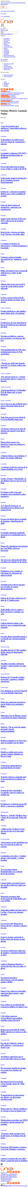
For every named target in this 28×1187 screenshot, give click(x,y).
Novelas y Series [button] (5, 101)
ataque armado (14, 2)
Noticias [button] (3, 35)
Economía (6, 49)
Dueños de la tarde (8, 68)
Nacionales (6, 38)
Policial (5, 44)
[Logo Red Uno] (7, 23)
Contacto (6, 86)
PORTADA (3, 34)
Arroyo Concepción (6, 2)
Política (5, 48)
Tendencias (6, 51)
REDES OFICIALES (6, 1178)
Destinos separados (8, 75)
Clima (5, 82)
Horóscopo (6, 83)
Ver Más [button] (3, 104)
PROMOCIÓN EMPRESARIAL (9, 1177)
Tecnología (6, 52)
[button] (3, 7)
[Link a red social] (2, 90)
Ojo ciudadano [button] (4, 95)
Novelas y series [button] (5, 72)
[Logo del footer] (7, 1170)
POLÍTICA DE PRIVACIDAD (8, 1175)
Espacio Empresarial (9, 55)
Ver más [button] (3, 79)
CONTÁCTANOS (5, 1181)
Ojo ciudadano (4, 59)
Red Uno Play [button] (4, 97)
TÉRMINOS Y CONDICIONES (9, 1174)
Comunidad (6, 45)
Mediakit (6, 84)
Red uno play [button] (4, 61)
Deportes (6, 41)
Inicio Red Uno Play (9, 63)
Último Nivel (7, 69)
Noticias (6, 65)
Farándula (6, 54)
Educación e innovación (10, 56)
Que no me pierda (8, 47)
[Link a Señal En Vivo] (14, 25)
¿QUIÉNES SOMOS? (6, 1179)
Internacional (7, 42)
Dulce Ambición (8, 76)
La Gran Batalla (8, 66)
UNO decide (7, 40)
